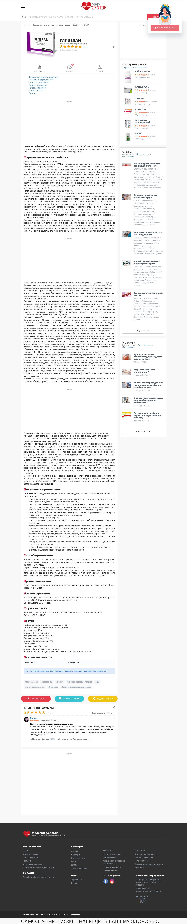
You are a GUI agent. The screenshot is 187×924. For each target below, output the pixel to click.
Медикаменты (109, 857)
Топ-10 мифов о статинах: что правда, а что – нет (147, 165)
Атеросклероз (31, 682)
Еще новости (143, 431)
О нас (25, 851)
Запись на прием (79, 868)
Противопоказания (38, 85)
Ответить (63, 739)
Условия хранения (37, 88)
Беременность (78, 858)
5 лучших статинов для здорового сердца (145, 196)
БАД (97, 682)
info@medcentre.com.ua (42, 877)
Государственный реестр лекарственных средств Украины (148, 882)
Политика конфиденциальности (38, 868)
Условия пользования (33, 864)
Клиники (107, 851)
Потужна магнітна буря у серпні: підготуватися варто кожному (148, 415)
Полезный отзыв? (43, 739)
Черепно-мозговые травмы (79, 682)
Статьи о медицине (143, 857)
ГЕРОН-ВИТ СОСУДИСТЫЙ (142, 121)
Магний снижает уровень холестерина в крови (147, 262)
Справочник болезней (145, 854)
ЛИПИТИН (140, 109)
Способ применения (39, 83)
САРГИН (139, 99)
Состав (32, 93)
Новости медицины (112, 867)
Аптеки (74, 851)
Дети (73, 862)
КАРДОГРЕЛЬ (142, 87)
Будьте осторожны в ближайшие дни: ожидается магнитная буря (148, 357)
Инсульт (59, 682)
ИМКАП (139, 134)
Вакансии (139, 868)
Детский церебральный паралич (76, 687)
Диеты (74, 865)
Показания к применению (41, 80)
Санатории (139, 851)
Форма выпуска (36, 91)
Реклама (27, 861)
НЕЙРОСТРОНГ (143, 72)
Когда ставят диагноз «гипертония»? (144, 371)
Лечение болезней (112, 854)
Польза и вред (110, 870)
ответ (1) (82, 739)
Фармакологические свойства (43, 77)
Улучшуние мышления (35, 687)
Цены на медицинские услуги (148, 864)
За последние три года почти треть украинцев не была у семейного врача (148, 385)
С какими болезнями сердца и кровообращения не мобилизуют (148, 400)
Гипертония (46, 682)
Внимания (53, 687)
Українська (76, 880)
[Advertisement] (69, 121)
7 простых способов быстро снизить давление (148, 233)
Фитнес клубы (141, 861)
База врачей (77, 855)
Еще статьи (142, 330)
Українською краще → (165, 28)
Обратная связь (30, 854)
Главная (27, 25)
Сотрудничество (31, 857)
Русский (75, 883)
